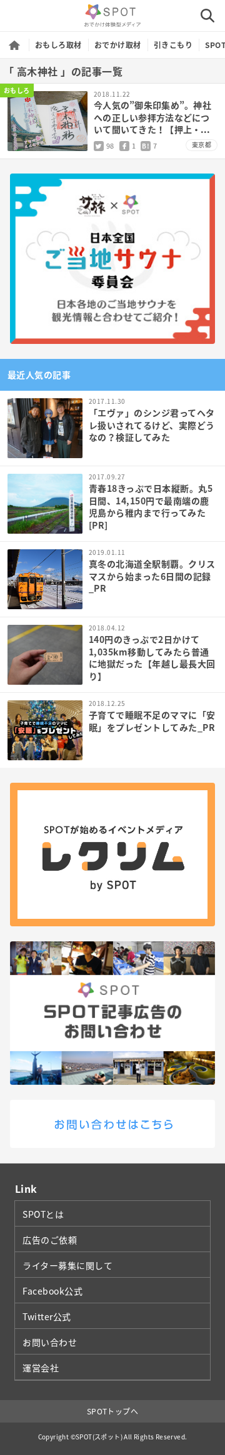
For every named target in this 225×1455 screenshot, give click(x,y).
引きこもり (173, 45)
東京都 (201, 144)
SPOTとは (43, 1214)
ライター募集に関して (67, 1265)
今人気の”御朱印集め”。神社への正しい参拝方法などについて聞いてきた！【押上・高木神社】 (152, 123)
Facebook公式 (52, 1291)
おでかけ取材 (117, 45)
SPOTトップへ (113, 1411)
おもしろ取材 (58, 45)
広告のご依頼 (49, 1239)
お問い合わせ (49, 1342)
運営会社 (40, 1367)
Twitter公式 (46, 1316)
